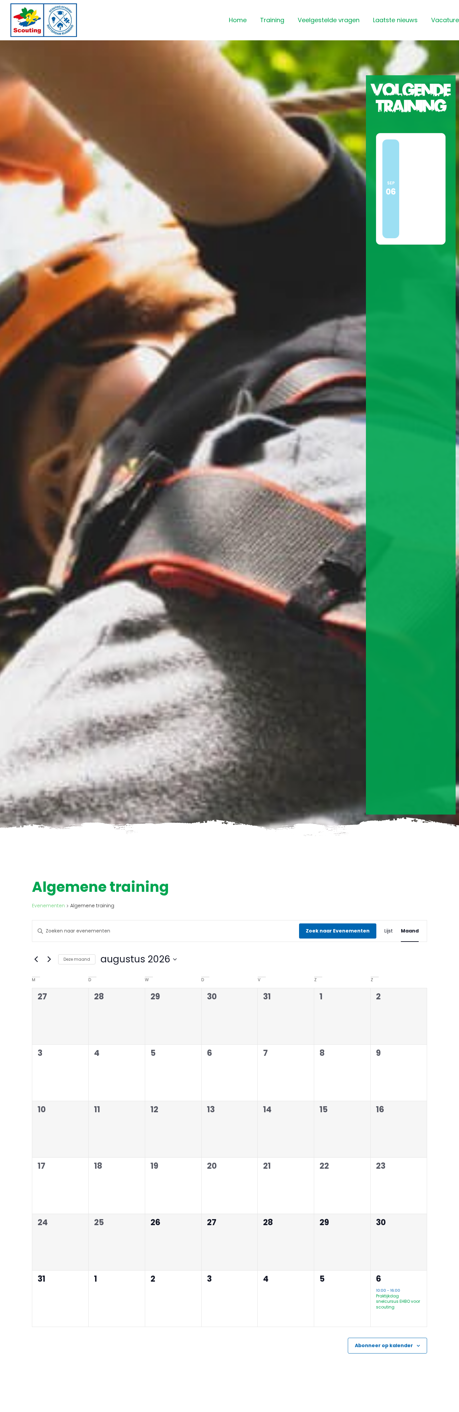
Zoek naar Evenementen (338, 930)
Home (238, 20)
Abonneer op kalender (384, 1345)
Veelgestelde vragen (329, 20)
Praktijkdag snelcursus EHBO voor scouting (398, 1301)
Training (272, 20)
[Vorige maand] (36, 959)
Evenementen (48, 906)
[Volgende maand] (49, 959)
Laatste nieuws (395, 20)
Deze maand (77, 959)
